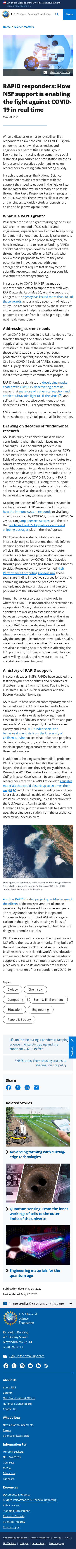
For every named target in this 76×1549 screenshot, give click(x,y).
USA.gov (24, 1543)
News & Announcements (18, 1425)
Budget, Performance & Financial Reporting (29, 1500)
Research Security (14, 1516)
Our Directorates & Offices (19, 1398)
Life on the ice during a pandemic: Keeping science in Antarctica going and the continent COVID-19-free (39, 1044)
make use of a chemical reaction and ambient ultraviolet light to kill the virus (36, 393)
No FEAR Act (9, 1543)
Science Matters (24, 27)
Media (7, 1468)
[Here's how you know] (38, 4)
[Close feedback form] (72, 1040)
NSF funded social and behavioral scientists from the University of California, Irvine (33, 733)
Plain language (56, 1543)
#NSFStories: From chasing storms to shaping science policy (40, 1063)
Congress (8, 1462)
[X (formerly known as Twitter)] (14, 1366)
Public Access (11, 1505)
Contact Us (9, 1409)
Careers (8, 1392)
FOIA (67, 1537)
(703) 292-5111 (13, 1347)
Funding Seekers (13, 1451)
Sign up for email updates (26, 1356)
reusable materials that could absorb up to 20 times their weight (37, 785)
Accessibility (38, 1543)
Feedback (72, 1051)
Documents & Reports (16, 1494)
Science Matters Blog (16, 1435)
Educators (9, 1473)
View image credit (60, 72)
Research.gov (11, 1527)
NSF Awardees (12, 1457)
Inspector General (40, 1537)
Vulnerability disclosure (15, 1537)
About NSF (9, 1387)
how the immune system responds (27, 512)
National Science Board (17, 1403)
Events (7, 1430)
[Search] (57, 14)
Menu (69, 14)
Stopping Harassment (16, 1511)
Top (69, 1275)
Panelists (8, 1479)
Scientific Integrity (14, 1521)
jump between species (34, 521)
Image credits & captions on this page (36, 1303)
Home (7, 27)
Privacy (57, 1537)
